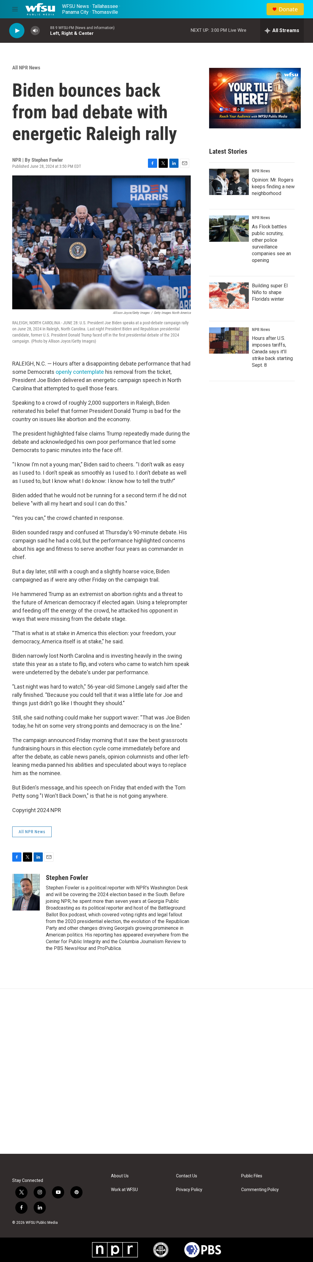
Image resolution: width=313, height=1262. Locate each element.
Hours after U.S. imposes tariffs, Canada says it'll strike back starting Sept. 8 (272, 351)
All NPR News (26, 67)
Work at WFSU (124, 1189)
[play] (17, 30)
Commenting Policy (260, 1189)
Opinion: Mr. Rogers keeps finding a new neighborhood (273, 186)
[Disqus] (156, 1071)
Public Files (251, 1176)
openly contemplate (80, 372)
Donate (288, 9)
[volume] (35, 31)
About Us (120, 1176)
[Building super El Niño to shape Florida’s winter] (229, 295)
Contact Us (186, 1176)
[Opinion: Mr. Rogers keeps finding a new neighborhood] (229, 182)
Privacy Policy (189, 1189)
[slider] (45, 30)
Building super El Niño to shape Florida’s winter (270, 292)
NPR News (261, 170)
